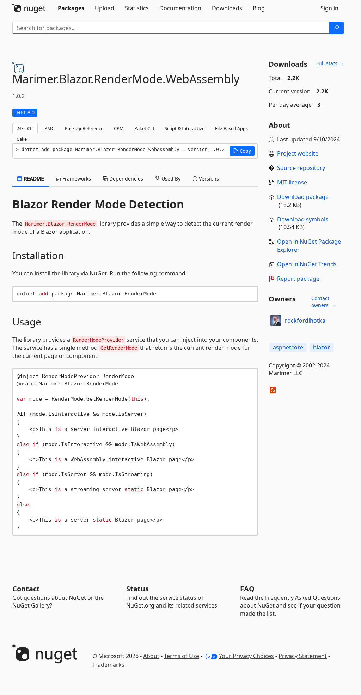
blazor (321, 347)
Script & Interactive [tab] (184, 128)
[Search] (336, 28)
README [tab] (33, 178)
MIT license (292, 182)
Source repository (301, 168)
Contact (26, 588)
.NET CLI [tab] (25, 128)
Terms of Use (181, 656)
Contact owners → (323, 302)
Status (137, 588)
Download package (303, 197)
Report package (298, 278)
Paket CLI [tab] (144, 128)
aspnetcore (288, 347)
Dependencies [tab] (125, 178)
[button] (242, 151)
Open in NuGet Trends (307, 264)
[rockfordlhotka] (275, 320)
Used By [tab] (170, 178)
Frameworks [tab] (76, 178)
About (151, 656)
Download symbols (302, 219)
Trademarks (108, 665)
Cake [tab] (22, 139)
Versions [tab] (208, 178)
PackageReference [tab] (84, 128)
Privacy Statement (303, 656)
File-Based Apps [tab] (231, 128)
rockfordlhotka (305, 320)
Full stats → (330, 63)
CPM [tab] (119, 128)
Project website (297, 153)
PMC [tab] (49, 128)
